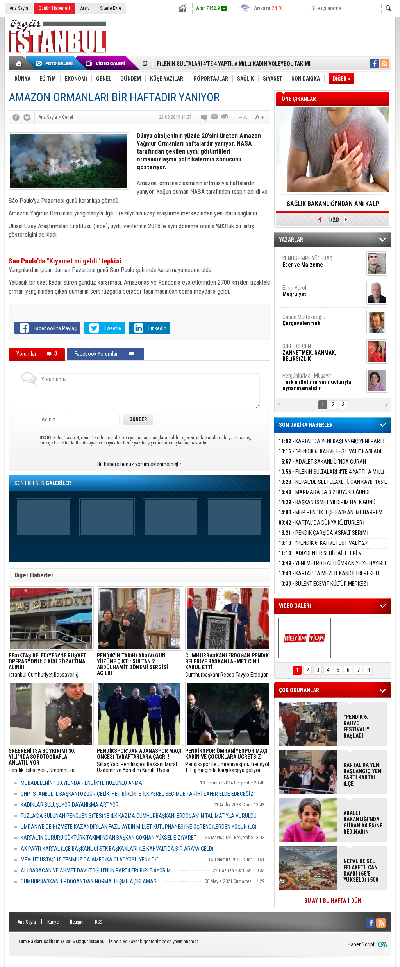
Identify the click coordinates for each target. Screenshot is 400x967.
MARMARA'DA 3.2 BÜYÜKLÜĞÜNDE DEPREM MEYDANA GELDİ (325, 496)
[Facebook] (16, 117)
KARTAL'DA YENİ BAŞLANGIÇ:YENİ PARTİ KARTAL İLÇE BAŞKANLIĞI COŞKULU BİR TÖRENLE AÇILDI (362, 774)
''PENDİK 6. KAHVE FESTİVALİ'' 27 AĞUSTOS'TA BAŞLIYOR (323, 547)
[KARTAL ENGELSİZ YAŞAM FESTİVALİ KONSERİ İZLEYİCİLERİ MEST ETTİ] (304, 638)
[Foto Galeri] (55, 63)
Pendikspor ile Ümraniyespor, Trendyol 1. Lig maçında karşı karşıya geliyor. (227, 760)
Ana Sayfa (19, 8)
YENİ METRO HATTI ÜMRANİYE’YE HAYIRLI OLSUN (332, 567)
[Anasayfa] (19, 63)
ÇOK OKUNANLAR (299, 690)
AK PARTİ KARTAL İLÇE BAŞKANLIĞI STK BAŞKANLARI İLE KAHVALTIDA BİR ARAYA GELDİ (117, 848)
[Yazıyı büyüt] (259, 117)
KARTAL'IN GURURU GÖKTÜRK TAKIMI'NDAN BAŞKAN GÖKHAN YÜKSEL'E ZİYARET (108, 837)
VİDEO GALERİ (295, 606)
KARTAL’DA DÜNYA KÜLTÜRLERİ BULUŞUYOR (321, 527)
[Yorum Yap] (204, 117)
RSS (98, 922)
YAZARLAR (291, 239)
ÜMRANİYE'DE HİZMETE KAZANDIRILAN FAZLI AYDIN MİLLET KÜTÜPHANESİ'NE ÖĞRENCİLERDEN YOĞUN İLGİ (139, 827)
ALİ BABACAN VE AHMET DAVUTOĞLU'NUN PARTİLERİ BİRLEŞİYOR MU (97, 870)
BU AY (311, 900)
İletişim (77, 922)
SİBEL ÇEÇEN (309, 340)
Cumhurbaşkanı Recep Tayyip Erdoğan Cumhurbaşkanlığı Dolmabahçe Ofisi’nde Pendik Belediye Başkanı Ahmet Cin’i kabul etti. (227, 665)
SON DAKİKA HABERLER (306, 425)
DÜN (356, 900)
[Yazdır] (225, 117)
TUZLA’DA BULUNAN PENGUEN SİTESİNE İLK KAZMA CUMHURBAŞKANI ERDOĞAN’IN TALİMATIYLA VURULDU (139, 816)
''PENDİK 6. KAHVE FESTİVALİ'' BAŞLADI (330, 451)
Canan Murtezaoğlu (303, 308)
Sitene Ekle (110, 8)
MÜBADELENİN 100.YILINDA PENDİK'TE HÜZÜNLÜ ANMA (81, 783)
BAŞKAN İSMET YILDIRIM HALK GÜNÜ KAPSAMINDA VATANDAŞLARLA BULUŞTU (327, 506)
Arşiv (84, 8)
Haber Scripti (362, 944)
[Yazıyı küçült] (242, 117)
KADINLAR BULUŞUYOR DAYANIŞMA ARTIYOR (70, 805)
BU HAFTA (334, 900)
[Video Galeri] (106, 63)
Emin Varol (294, 279)
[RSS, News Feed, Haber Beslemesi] (384, 63)
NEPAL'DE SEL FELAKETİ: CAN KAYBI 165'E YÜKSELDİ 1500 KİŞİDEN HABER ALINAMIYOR (333, 486)
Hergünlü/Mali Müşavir (316, 370)
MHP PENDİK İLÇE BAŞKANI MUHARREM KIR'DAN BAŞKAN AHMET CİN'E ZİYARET (330, 517)
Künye (53, 922)
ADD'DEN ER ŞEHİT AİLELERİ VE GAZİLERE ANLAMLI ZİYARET (321, 557)
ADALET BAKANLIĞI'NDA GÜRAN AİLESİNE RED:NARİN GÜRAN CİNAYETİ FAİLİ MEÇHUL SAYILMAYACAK (362, 822)
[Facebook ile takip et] (374, 63)
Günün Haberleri (54, 8)
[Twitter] (26, 117)
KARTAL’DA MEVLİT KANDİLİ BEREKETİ (329, 573)
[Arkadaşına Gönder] (214, 117)
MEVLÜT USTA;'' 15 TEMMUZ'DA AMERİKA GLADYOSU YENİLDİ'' (89, 859)
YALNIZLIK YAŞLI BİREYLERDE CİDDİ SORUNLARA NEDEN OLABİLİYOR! (333, 206)
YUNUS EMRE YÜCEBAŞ (307, 250)
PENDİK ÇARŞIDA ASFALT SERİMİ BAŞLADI (323, 537)
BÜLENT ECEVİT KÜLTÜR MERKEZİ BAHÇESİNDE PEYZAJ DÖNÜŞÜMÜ (323, 588)
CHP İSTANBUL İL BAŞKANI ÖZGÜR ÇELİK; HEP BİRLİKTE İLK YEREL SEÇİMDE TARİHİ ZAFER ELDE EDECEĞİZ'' (138, 794)
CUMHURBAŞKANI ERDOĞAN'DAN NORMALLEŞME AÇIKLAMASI (89, 881)
